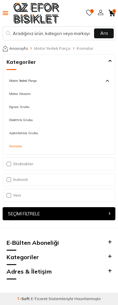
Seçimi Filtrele (24, 213)
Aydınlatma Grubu (23, 133)
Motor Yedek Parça (52, 48)
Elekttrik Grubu (21, 120)
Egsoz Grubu (19, 107)
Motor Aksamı (20, 94)
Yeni (17, 195)
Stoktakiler (23, 163)
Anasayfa (18, 48)
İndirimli (20, 179)
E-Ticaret (39, 298)
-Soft (24, 298)
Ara (104, 33)
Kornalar (15, 146)
